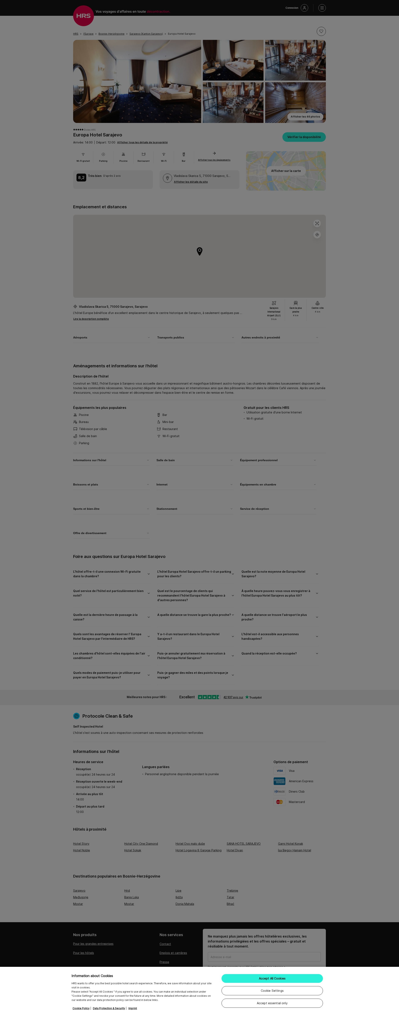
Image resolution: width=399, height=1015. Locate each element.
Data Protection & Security (109, 1008)
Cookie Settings (272, 990)
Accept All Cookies (272, 978)
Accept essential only (272, 1003)
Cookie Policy (81, 1008)
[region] (199, 991)
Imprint (132, 1008)
